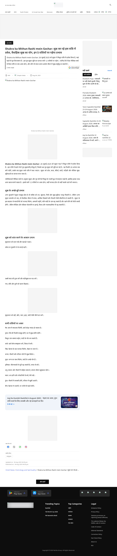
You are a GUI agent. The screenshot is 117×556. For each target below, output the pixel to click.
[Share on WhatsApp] (19, 446)
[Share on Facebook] (8, 446)
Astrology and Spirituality (26, 470)
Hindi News (10, 470)
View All (109, 70)
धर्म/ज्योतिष (9, 43)
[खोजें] (110, 5)
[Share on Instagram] (25, 446)
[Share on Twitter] (14, 446)
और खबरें (42, 482)
